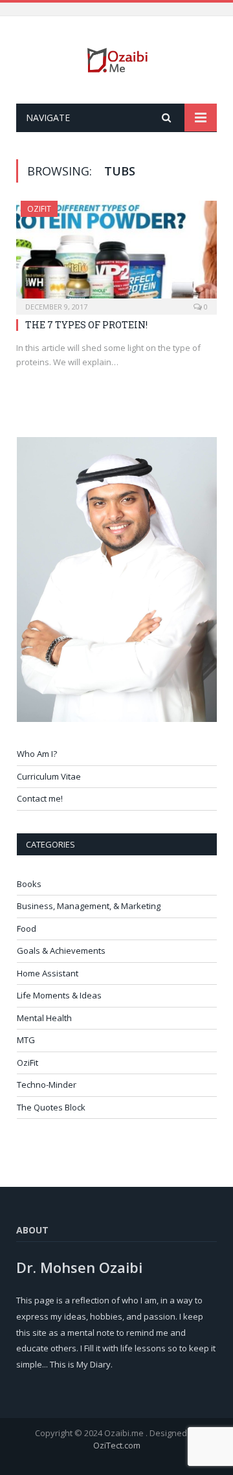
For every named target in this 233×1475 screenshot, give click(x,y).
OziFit (39, 208)
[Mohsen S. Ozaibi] (116, 56)
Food (26, 928)
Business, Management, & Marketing (89, 906)
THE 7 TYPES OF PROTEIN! (86, 325)
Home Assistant (47, 973)
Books (29, 884)
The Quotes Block (51, 1107)
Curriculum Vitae (49, 776)
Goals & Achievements (61, 950)
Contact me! (40, 798)
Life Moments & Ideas (59, 995)
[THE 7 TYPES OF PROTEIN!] (116, 253)
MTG (26, 1040)
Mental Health (44, 1018)
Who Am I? (37, 754)
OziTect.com (116, 1445)
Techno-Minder (46, 1084)
